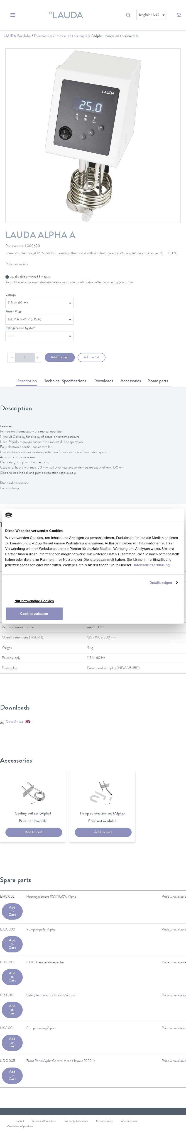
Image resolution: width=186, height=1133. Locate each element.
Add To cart (60, 357)
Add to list (91, 357)
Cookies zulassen (34, 614)
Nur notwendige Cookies (34, 601)
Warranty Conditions (76, 1121)
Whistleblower (129, 1121)
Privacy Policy (104, 1121)
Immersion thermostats (72, 36)
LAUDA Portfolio (17, 36)
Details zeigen (160, 582)
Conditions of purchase (20, 1126)
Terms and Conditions (44, 1121)
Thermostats (43, 36)
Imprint (20, 1121)
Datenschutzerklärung (151, 565)
